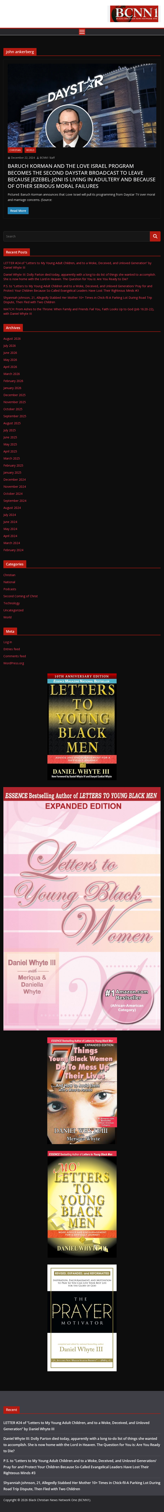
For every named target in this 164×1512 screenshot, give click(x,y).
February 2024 (13, 550)
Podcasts (9, 589)
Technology (11, 603)
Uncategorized (13, 610)
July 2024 (9, 515)
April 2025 (10, 451)
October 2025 (12, 409)
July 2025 (9, 430)
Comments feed (14, 656)
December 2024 (14, 479)
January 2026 (12, 388)
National (9, 582)
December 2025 (14, 395)
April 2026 (10, 367)
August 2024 (12, 508)
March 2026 (11, 374)
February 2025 (13, 465)
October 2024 (12, 494)
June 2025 (10, 437)
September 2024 (14, 501)
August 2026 (12, 339)
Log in (7, 642)
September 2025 (14, 416)
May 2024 (10, 529)
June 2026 (10, 353)
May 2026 (10, 360)
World (30, 150)
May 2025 (10, 444)
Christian (15, 150)
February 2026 (13, 381)
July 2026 (9, 346)
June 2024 (10, 522)
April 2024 (10, 536)
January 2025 (12, 472)
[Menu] (82, 32)
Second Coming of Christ (20, 596)
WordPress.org (13, 663)
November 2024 (14, 486)
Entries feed (11, 649)
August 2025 (12, 423)
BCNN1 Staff (47, 158)
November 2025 (14, 402)
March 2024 (11, 543)
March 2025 (11, 458)
